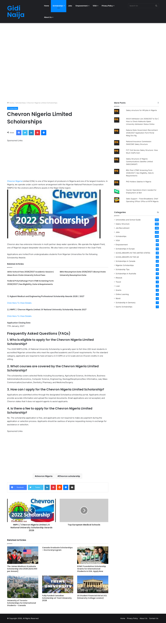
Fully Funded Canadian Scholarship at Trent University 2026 (57, 598)
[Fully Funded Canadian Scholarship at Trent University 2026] (57, 584)
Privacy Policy (107, 6)
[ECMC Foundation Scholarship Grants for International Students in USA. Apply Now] (92, 555)
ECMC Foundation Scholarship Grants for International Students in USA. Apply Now (91, 569)
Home (46, 6)
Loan (118, 286)
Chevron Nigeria (14, 181)
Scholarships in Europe (125, 249)
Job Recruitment (122, 228)
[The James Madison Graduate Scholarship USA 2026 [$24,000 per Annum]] (22, 555)
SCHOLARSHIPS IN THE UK (127, 257)
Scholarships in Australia (126, 274)
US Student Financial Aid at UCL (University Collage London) (92, 596)
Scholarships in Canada (125, 261)
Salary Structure (122, 224)
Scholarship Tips (122, 269)
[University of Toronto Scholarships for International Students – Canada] (22, 587)
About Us (48, 17)
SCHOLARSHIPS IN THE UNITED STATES (133, 253)
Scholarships (58, 6)
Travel (118, 282)
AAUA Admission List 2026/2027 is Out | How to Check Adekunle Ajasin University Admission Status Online (142, 121)
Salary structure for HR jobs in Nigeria (141, 110)
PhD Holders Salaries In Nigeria (138, 182)
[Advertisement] (78, 42)
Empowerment (82, 6)
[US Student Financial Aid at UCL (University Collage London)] (92, 584)
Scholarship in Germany (126, 303)
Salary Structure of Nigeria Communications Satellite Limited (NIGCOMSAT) (139, 161)
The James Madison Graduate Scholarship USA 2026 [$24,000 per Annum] (22, 569)
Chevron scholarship (69, 476)
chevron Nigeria (44, 476)
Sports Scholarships (124, 307)
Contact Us (153, 618)
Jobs (70, 6)
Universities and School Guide (128, 220)
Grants (118, 290)
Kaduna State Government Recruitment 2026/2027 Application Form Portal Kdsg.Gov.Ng (142, 133)
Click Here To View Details (19, 303)
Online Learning (122, 294)
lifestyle (119, 278)
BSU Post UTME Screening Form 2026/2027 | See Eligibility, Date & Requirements (139, 173)
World (118, 298)
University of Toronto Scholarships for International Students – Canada (21, 603)
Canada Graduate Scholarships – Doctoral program (57, 548)
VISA (95, 6)
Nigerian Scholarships (125, 265)
